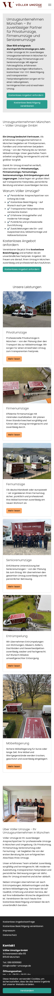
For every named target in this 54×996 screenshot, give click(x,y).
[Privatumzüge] (27, 309)
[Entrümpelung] (27, 612)
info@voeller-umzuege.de (17, 965)
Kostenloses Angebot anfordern (25, 95)
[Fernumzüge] (27, 461)
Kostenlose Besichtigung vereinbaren (27, 104)
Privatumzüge (16, 332)
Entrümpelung (17, 636)
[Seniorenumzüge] (27, 537)
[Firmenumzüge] (27, 385)
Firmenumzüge (17, 408)
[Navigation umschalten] (49, 4)
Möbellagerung (17, 743)
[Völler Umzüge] (22, 5)
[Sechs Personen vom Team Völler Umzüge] (27, 804)
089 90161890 (14, 962)
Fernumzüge (15, 484)
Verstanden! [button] (27, 990)
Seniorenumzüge (19, 560)
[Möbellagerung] (27, 706)
